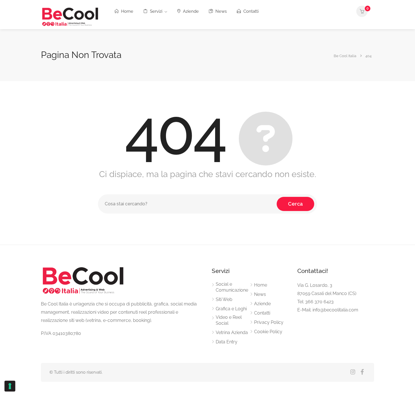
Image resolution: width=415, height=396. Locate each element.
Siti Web (224, 299)
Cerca (295, 204)
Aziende (190, 11)
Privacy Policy (268, 322)
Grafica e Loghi (231, 308)
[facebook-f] (362, 372)
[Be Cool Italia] (70, 16)
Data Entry (226, 342)
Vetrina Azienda (232, 332)
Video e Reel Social (229, 320)
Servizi (155, 11)
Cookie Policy (268, 331)
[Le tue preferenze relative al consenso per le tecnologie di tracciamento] (10, 386)
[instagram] (352, 372)
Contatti (250, 11)
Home (126, 11)
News (220, 11)
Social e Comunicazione (232, 287)
